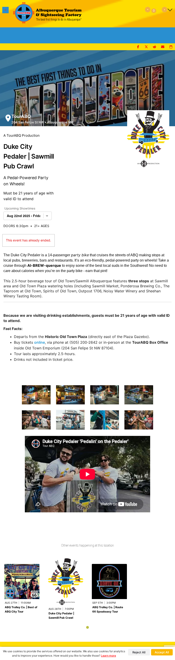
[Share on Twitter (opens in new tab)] (146, 47)
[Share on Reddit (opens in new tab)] (154, 47)
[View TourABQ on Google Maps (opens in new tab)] (8, 118)
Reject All (138, 652)
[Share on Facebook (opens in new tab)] (138, 47)
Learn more (108, 655)
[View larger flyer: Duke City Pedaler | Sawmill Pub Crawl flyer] (148, 136)
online (39, 342)
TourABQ (21, 116)
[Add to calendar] (171, 47)
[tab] (87, 627)
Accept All (162, 652)
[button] (5, 13)
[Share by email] (162, 47)
